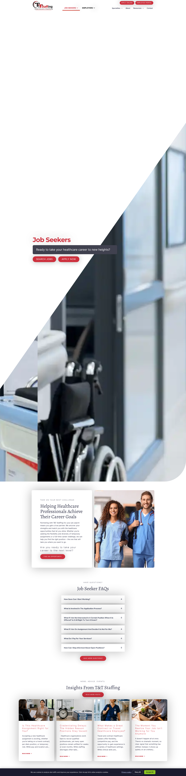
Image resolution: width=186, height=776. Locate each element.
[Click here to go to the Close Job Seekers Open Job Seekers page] (77, 8)
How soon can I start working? (77, 599)
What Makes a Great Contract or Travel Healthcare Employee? (111, 728)
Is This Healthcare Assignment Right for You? (35, 728)
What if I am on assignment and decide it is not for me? (88, 629)
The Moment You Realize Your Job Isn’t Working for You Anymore (148, 729)
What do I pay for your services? (78, 638)
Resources (137, 8)
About (128, 8)
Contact (150, 8)
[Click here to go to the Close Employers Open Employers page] (94, 8)
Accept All (149, 772)
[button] (93, 599)
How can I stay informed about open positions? (84, 648)
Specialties (116, 8)
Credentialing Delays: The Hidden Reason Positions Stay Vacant (73, 728)
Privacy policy (126, 772)
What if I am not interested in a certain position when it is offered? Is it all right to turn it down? (88, 619)
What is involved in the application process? (83, 608)
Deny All (138, 772)
